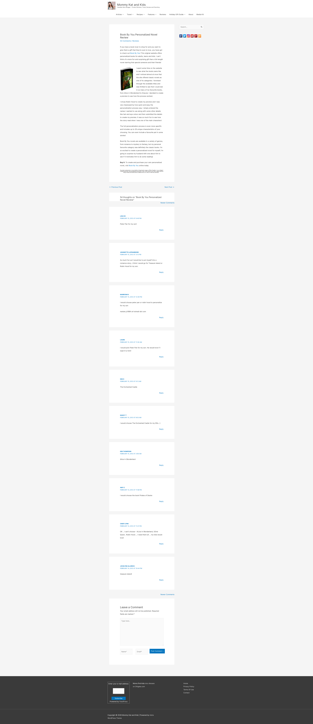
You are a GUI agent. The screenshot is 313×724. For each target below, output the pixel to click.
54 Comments (125, 41)
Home (185, 683)
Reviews (163, 14)
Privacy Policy (188, 686)
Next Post (169, 187)
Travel (129, 14)
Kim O (122, 379)
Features (151, 14)
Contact (186, 693)
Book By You (135, 53)
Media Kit (200, 14)
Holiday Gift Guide (176, 14)
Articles (119, 14)
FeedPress (123, 702)
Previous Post (115, 187)
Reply (161, 230)
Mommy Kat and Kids (131, 4)
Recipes (140, 14)
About (191, 14)
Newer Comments (167, 203)
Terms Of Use (188, 690)
